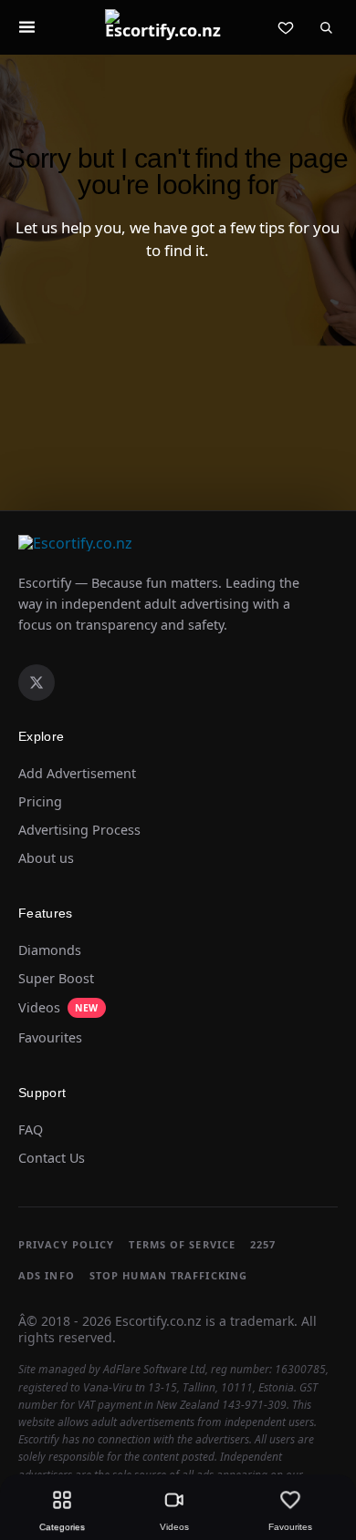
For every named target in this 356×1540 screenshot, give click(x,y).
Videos (58, 1007)
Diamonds (49, 950)
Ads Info (46, 1275)
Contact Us (51, 1158)
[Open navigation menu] (26, 27)
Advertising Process (79, 830)
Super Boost (56, 978)
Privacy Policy (66, 1244)
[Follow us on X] (36, 682)
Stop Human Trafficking (168, 1275)
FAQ (30, 1130)
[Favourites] (285, 27)
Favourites (50, 1038)
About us (46, 858)
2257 (263, 1244)
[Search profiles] (326, 27)
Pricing (40, 802)
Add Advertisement (77, 773)
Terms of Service (182, 1244)
